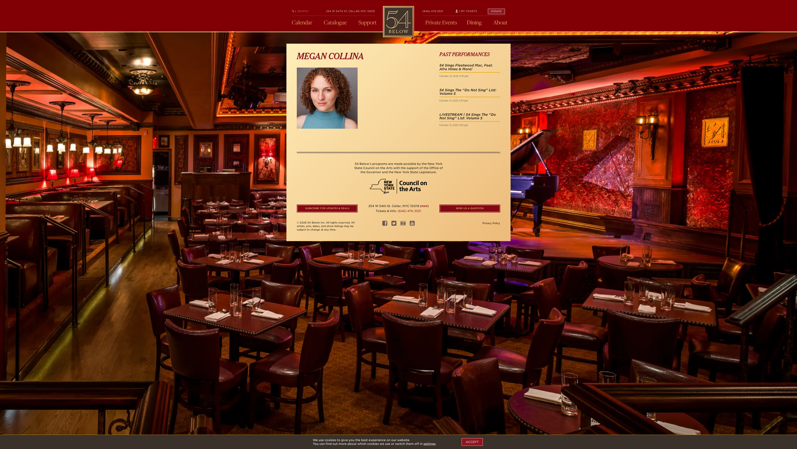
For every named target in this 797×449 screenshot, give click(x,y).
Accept (472, 442)
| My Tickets (467, 11)
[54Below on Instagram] (403, 225)
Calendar (302, 22)
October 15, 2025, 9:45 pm (453, 125)
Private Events (441, 22)
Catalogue (335, 22)
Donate (496, 11)
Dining (474, 22)
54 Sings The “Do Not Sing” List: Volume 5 (467, 92)
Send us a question (470, 208)
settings (429, 443)
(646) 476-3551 (432, 11)
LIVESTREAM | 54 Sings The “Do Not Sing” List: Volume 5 (467, 116)
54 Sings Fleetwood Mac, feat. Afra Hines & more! (466, 67)
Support (367, 22)
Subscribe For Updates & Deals (327, 208)
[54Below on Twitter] (393, 225)
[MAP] (424, 206)
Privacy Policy (491, 223)
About (500, 22)
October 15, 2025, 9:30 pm (453, 100)
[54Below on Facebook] (384, 225)
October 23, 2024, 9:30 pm (453, 76)
